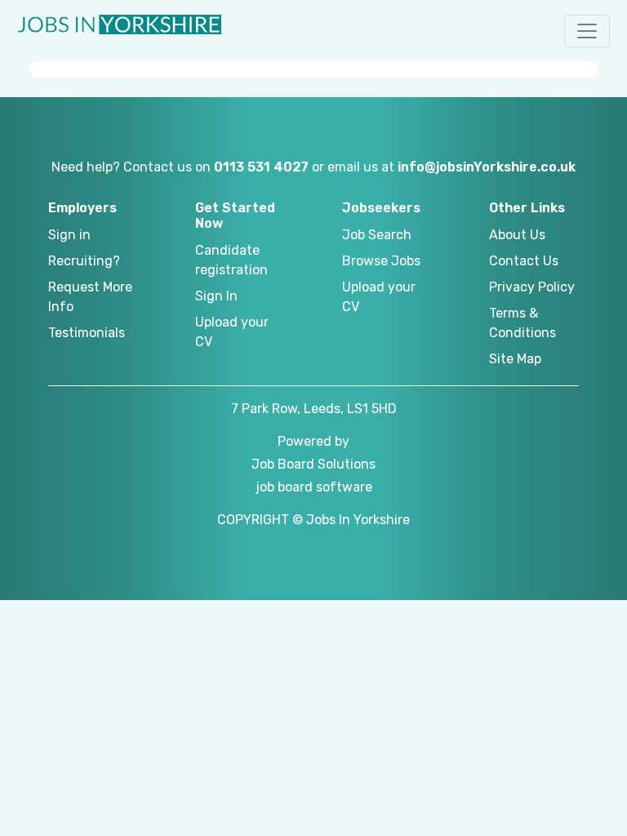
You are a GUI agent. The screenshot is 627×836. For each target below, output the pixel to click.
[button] (587, 31)
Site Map (515, 359)
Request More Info (90, 296)
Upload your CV (232, 331)
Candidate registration (231, 260)
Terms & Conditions (522, 322)
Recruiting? (84, 261)
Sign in (69, 234)
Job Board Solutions (313, 464)
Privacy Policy (532, 287)
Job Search (376, 234)
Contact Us (523, 261)
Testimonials (86, 332)
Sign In (216, 296)
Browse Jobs (381, 261)
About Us (517, 234)
